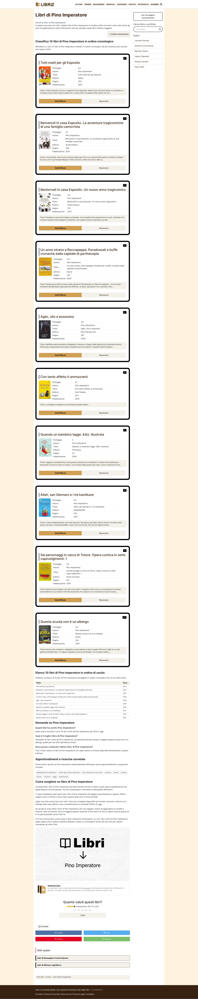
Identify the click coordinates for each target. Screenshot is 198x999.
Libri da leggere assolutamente (148, 16)
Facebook (59, 933)
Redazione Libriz (54, 886)
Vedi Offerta (60, 101)
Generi (87, 4)
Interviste (143, 4)
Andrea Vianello (141, 61)
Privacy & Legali (79, 994)
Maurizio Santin (141, 51)
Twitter (107, 933)
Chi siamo (39, 994)
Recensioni (98, 4)
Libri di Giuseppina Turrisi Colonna (52, 958)
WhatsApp (107, 939)
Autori (78, 4)
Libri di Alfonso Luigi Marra (49, 965)
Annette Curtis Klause (144, 46)
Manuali (110, 4)
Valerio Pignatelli (142, 56)
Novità (132, 4)
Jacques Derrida (142, 40)
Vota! (82, 915)
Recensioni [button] (104, 101)
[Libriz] (45, 4)
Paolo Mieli (139, 67)
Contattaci (90, 994)
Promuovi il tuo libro (52, 994)
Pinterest (59, 939)
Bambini (155, 4)
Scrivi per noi (66, 994)
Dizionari (122, 4)
